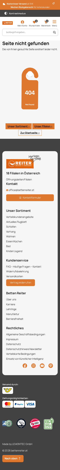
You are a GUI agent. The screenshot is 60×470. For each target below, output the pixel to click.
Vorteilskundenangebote (20, 217)
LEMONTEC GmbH (22, 444)
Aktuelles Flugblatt (16, 222)
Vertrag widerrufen (20, 282)
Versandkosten (14, 276)
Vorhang (10, 231)
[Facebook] (25, 365)
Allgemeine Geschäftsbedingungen (25, 334)
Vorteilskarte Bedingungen (21, 354)
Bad (8, 246)
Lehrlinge (11, 309)
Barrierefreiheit (14, 319)
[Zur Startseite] (7, 23)
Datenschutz (13, 344)
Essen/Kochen (14, 241)
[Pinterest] (50, 365)
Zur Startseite (29, 132)
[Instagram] (33, 365)
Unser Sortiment (18, 126)
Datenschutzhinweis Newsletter (24, 349)
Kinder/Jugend (14, 251)
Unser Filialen (42, 126)
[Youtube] (42, 365)
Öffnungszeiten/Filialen (19, 179)
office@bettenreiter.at (21, 190)
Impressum (12, 339)
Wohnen (10, 236)
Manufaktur (12, 314)
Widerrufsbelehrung (17, 271)
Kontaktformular (32, 197)
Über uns (11, 299)
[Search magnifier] (54, 32)
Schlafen (11, 226)
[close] (56, 3)
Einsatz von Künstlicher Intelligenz (25, 358)
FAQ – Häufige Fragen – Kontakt (23, 266)
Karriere (10, 304)
